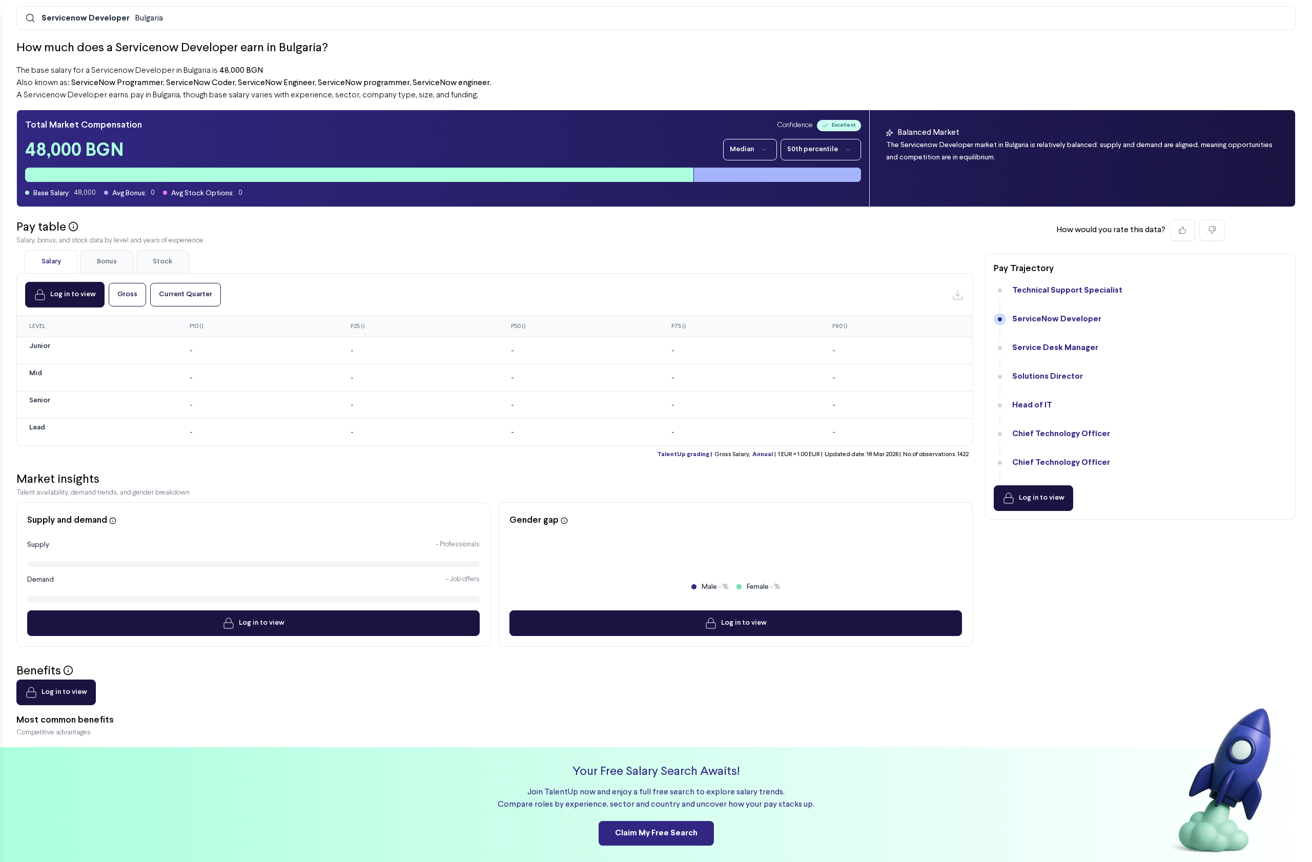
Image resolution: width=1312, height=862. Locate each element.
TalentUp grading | (684, 454)
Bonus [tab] (107, 261)
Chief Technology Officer (1061, 434)
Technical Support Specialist (1067, 290)
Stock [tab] (162, 261)
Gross (127, 294)
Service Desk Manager (1055, 348)
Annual (762, 454)
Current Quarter (185, 294)
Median (742, 149)
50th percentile (812, 149)
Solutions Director (1047, 376)
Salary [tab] (51, 261)
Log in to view (73, 294)
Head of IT (1032, 405)
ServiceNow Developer (1056, 319)
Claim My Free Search (656, 833)
